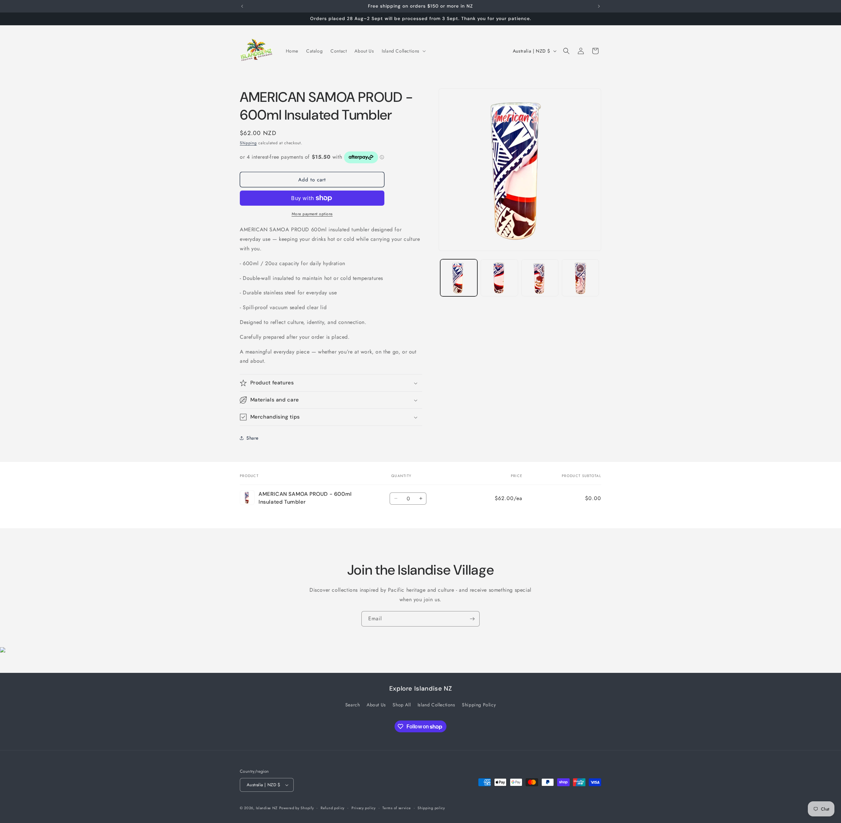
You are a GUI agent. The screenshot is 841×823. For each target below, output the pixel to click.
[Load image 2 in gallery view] (499, 277)
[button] (403, 51)
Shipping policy (431, 808)
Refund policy (333, 808)
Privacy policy (364, 808)
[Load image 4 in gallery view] (580, 277)
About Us (376, 704)
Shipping (248, 143)
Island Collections (436, 704)
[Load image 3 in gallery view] (539, 277)
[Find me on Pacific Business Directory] (2, 650)
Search (352, 704)
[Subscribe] (472, 619)
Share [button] (252, 438)
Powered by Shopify (296, 808)
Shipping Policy (479, 704)
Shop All (402, 704)
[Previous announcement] (242, 6)
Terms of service (396, 808)
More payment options (312, 214)
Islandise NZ (267, 808)
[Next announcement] (599, 6)
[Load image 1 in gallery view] (458, 277)
